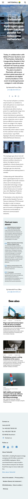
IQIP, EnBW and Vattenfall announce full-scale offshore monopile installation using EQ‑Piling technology (13, 394)
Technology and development (10, 388)
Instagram (12, 447)
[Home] (14, 2)
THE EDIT (10, 320)
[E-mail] (15, 96)
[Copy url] (18, 96)
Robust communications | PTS (14, 265)
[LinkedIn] (12, 96)
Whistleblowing (7, 485)
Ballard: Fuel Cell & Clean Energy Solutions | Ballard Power (15, 243)
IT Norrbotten (10, 272)
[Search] (25, 2)
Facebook (16, 447)
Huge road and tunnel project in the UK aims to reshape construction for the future (13, 324)
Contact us (8, 438)
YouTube (8, 447)
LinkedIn (4, 447)
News (13, 11)
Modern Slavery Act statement (12, 481)
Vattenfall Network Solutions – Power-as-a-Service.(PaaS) (14, 228)
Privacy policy (19, 477)
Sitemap (5, 489)
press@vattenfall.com (14, 89)
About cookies (17, 485)
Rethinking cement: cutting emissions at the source (12, 358)
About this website (7, 477)
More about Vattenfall (8, 472)
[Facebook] (9, 96)
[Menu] (3, 2)
